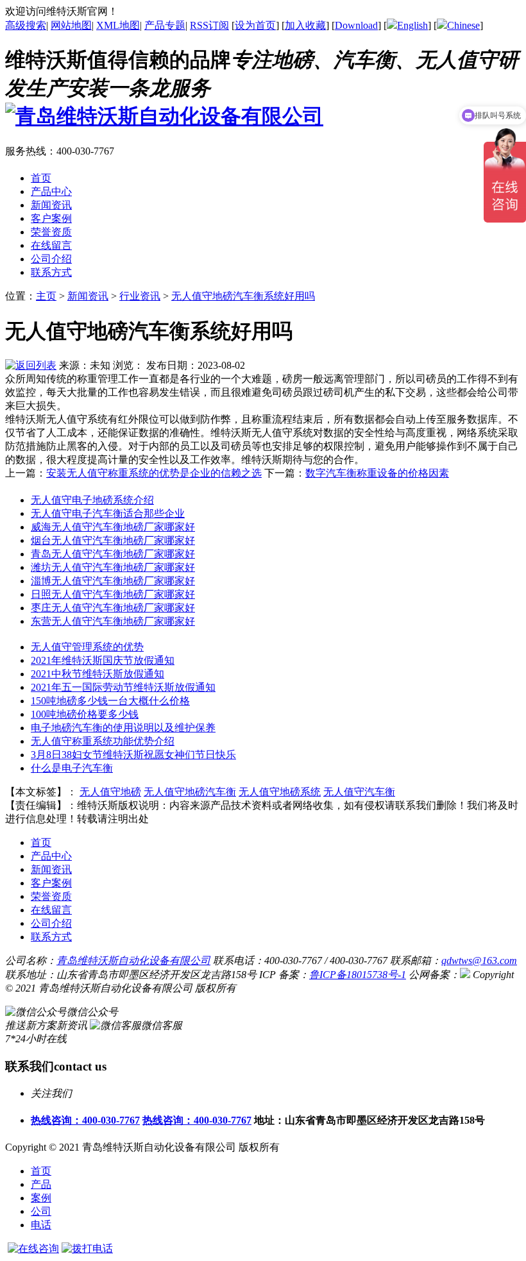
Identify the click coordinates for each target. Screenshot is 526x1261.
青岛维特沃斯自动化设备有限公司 (133, 960)
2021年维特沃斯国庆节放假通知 (102, 660)
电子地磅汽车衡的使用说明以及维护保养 (123, 727)
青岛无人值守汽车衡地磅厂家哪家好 (113, 553)
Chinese (463, 25)
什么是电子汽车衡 (72, 768)
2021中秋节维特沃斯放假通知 (97, 673)
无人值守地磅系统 (280, 791)
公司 (41, 1211)
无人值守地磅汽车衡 (190, 791)
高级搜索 (25, 25)
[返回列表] (30, 365)
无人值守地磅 (110, 791)
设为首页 (255, 25)
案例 (41, 1197)
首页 (41, 1170)
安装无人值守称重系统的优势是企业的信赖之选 (154, 473)
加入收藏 (305, 25)
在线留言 (51, 909)
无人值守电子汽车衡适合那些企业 (108, 513)
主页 (46, 296)
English (412, 25)
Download (356, 25)
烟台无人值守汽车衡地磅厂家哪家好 (113, 540)
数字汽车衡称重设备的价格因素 (377, 473)
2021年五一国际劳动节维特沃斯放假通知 (123, 687)
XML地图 (118, 25)
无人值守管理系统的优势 (87, 646)
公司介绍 (51, 923)
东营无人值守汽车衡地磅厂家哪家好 (113, 621)
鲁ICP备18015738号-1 (357, 974)
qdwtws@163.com (479, 960)
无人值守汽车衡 (359, 791)
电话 (41, 1224)
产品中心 (51, 856)
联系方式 (51, 936)
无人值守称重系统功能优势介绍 (102, 741)
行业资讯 (139, 296)
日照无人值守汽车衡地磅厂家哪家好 (113, 594)
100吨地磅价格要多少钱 (85, 714)
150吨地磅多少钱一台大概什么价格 (110, 700)
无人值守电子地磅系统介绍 (92, 500)
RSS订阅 (209, 25)
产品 (41, 1184)
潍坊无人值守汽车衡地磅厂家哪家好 (113, 567)
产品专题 (164, 25)
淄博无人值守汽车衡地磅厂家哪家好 (113, 580)
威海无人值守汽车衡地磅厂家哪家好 (113, 526)
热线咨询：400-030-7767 (85, 1120)
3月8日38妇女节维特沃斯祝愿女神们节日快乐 (133, 754)
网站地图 (71, 25)
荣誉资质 (51, 896)
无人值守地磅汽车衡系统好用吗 (243, 296)
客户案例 (51, 882)
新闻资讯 (87, 296)
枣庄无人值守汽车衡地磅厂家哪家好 (113, 607)
